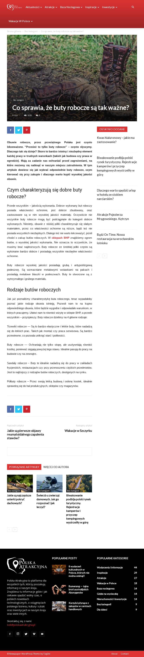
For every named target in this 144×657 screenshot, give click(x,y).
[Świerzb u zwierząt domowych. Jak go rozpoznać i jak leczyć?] (49, 483)
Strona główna (14, 31)
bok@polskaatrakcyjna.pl (21, 624)
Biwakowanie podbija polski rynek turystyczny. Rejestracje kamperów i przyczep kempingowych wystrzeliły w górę (117, 166)
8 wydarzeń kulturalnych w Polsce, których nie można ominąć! (79, 571)
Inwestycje (108, 7)
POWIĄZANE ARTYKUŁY (24, 466)
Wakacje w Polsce (19, 21)
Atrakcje (50, 7)
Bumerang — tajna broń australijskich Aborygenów (79, 589)
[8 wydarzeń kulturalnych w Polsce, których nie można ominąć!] (59, 570)
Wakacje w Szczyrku (78, 431)
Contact (125, 653)
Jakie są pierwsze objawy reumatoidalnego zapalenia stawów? (25, 434)
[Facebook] (10, 634)
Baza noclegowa (70, 7)
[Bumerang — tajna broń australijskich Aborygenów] (59, 589)
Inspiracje (91, 7)
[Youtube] (42, 634)
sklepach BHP (60, 237)
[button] (133, 7)
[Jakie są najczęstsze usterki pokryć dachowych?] (20, 483)
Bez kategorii (31, 31)
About (114, 653)
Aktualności (32, 7)
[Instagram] (18, 634)
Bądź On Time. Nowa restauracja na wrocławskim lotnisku (115, 239)
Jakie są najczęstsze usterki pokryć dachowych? (19, 499)
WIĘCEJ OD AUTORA (56, 466)
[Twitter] (26, 634)
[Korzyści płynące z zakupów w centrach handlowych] (59, 606)
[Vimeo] (34, 634)
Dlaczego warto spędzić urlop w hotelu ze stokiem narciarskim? (116, 195)
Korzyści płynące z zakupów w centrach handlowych (80, 606)
